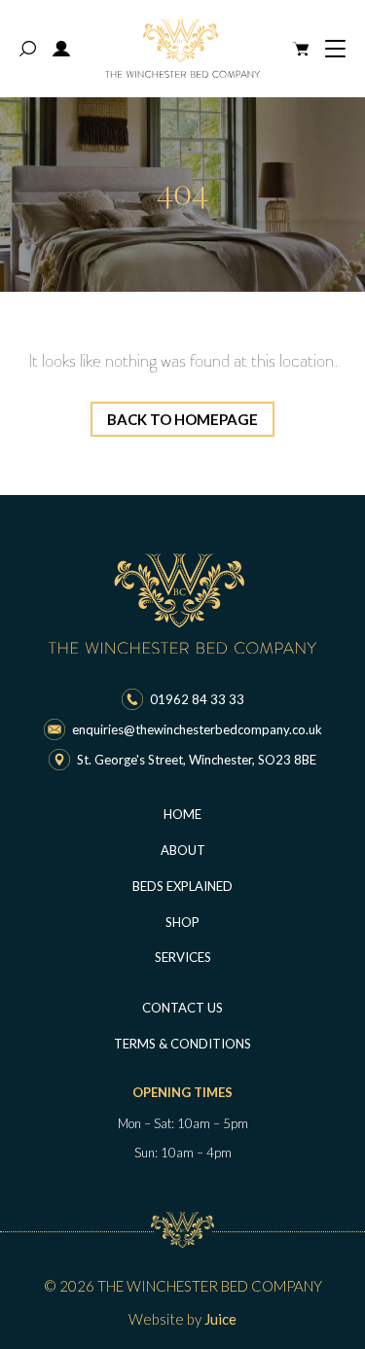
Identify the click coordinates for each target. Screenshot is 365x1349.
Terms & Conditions (182, 1043)
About (183, 850)
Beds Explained (182, 886)
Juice (220, 1319)
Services (183, 957)
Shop (182, 922)
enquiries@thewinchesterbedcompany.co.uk (197, 729)
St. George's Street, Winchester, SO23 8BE (196, 759)
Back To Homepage (182, 419)
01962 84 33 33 (197, 699)
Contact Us (182, 1007)
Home (182, 814)
